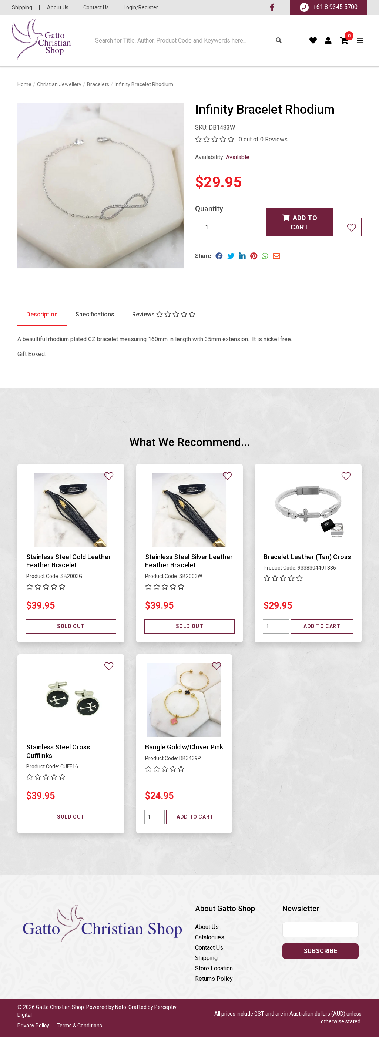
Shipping (22, 7)
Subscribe (320, 950)
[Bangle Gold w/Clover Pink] (184, 700)
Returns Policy (214, 978)
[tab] (42, 315)
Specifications (95, 314)
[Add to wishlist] (349, 227)
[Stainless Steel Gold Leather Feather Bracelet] (71, 509)
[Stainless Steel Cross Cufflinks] (71, 700)
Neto (120, 1007)
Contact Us (96, 7)
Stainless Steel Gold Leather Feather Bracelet (68, 561)
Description (42, 314)
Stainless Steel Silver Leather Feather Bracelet (189, 561)
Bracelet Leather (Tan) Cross (307, 557)
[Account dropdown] (328, 41)
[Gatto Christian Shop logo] (41, 40)
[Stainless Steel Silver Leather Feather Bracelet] (189, 509)
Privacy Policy (33, 1025)
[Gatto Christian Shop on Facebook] (272, 7)
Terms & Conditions (79, 1025)
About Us (57, 7)
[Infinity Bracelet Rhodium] (100, 185)
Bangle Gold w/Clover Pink (184, 747)
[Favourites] (313, 41)
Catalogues (209, 937)
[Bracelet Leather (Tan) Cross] (308, 509)
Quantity (209, 208)
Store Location (214, 968)
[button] (344, 41)
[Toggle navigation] (360, 41)
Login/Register (141, 7)
